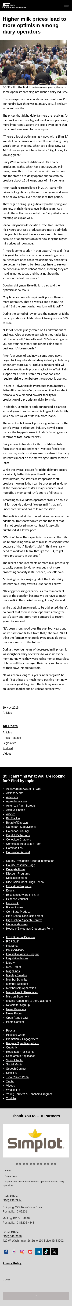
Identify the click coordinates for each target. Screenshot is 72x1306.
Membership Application (21, 988)
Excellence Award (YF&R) (22, 894)
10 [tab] (48, 1164)
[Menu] (67, 5)
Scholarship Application (20, 1055)
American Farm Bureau (20, 805)
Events (10, 890)
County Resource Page (20, 865)
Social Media (14, 1064)
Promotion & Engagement (22, 1039)
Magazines (13, 971)
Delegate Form (15, 869)
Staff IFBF (12, 1072)
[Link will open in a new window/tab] (36, 1140)
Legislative (9, 743)
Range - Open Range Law (22, 1043)
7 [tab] (38, 1164)
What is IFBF (14, 1089)
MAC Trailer (13, 966)
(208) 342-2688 (12, 1236)
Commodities (14, 848)
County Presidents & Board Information (30, 860)
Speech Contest (16, 1068)
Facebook (12, 903)
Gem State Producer (18, 911)
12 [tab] (55, 1164)
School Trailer (14, 1060)
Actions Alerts (14, 792)
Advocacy (12, 797)
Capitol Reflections (18, 835)
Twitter (10, 1081)
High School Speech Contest (24, 920)
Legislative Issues (17, 958)
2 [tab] (20, 1164)
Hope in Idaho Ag (17, 924)
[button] (36, 1296)
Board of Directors (17, 822)
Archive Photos (15, 809)
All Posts (10, 726)
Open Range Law (17, 1017)
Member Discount (17, 983)
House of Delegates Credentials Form (29, 928)
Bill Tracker (13, 818)
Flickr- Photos (14, 907)
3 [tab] (24, 1164)
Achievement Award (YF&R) (23, 788)
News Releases (16, 1009)
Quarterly (11, 1047)
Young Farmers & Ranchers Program (29, 1094)
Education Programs (18, 886)
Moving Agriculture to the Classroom (28, 1000)
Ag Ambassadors (16, 801)
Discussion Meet (16, 877)
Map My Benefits (16, 975)
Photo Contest (15, 1021)
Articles (7, 712)
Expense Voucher (17, 898)
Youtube (11, 1098)
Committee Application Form (23, 843)
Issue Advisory (15, 949)
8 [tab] (41, 1164)
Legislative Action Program (22, 954)
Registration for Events (20, 1051)
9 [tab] (45, 1164)
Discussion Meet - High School (25, 882)
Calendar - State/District (21, 826)
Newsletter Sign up (18, 1004)
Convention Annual (18, 852)
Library (10, 962)
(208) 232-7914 (12, 1200)
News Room (13, 1013)
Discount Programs (18, 873)
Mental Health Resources (22, 992)
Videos (7, 753)
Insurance (12, 945)
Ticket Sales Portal (17, 1077)
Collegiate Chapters (18, 839)
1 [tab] (17, 1164)
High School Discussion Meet (24, 915)
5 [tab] (31, 1164)
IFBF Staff (12, 941)
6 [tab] (34, 1164)
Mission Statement (17, 996)
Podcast (8, 748)
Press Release (12, 737)
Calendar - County (17, 831)
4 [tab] (27, 1164)
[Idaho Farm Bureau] (14, 5)
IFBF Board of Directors (20, 937)
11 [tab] (52, 1164)
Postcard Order (15, 1034)
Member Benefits (16, 979)
